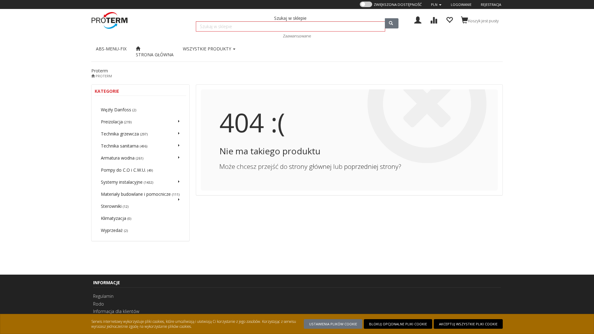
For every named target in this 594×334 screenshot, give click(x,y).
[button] (436, 4)
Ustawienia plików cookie (333, 324)
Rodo (98, 304)
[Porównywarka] (433, 19)
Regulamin (103, 296)
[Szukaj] (391, 23)
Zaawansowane (297, 36)
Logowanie (461, 4)
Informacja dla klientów (116, 311)
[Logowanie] (417, 19)
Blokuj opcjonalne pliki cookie (398, 324)
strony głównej (310, 166)
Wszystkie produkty (207, 49)
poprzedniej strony (371, 166)
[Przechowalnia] (449, 19)
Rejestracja (491, 4)
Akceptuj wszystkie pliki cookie (468, 324)
